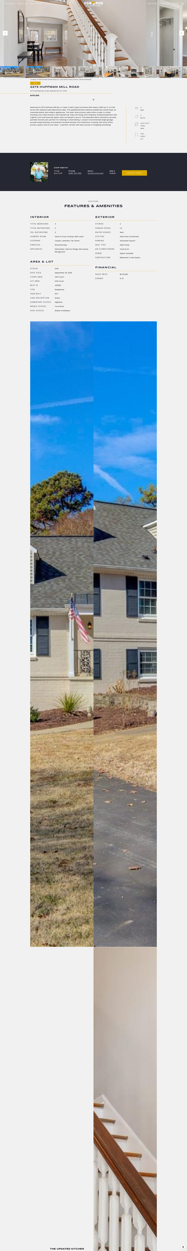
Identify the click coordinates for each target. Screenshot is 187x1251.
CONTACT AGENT (134, 173)
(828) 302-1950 (75, 173)
